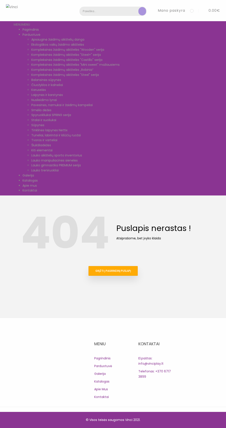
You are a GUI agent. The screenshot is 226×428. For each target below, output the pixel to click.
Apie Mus (101, 389)
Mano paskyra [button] (171, 10)
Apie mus (30, 185)
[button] (211, 10)
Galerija (28, 175)
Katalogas (30, 180)
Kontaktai (30, 190)
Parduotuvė (31, 34)
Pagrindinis (31, 29)
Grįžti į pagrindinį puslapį (113, 271)
